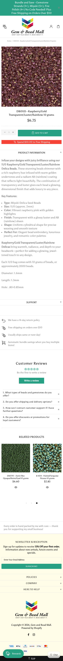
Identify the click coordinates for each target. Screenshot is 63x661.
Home (9, 41)
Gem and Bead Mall (27, 26)
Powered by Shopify (31, 628)
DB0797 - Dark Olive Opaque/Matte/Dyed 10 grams (16, 477)
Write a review (31, 380)
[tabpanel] (16, 469)
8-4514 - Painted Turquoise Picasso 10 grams (47, 477)
